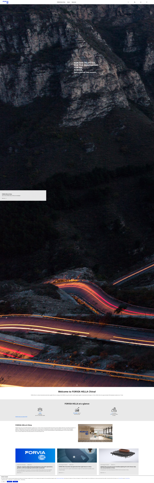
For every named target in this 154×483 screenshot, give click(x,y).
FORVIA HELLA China (61, 2)
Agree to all (9, 481)
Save (3, 481)
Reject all (15, 481)
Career (68, 2)
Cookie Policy (128, 478)
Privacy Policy (121, 478)
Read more (3, 198)
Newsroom (74, 2)
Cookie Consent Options (60, 478)
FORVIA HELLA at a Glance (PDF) (21, 416)
